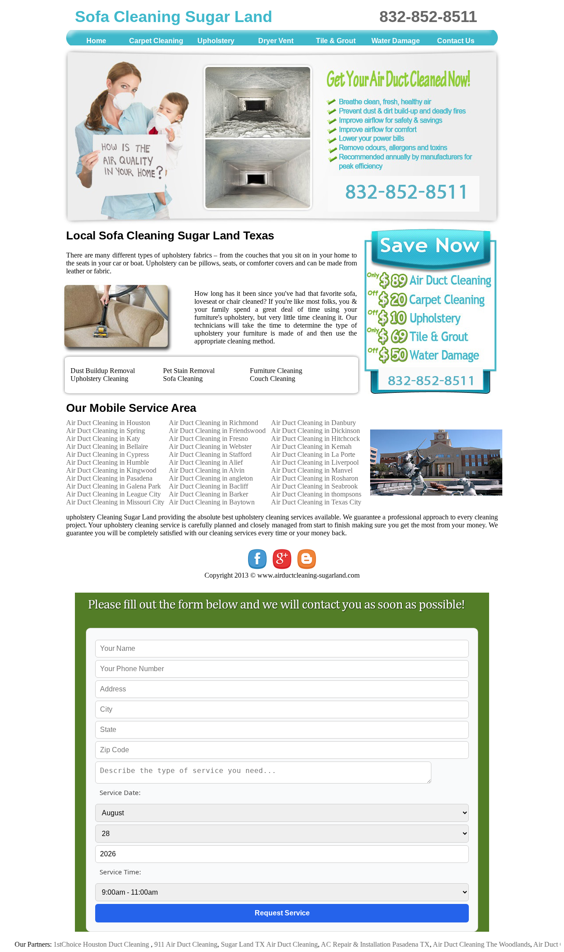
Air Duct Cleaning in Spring (105, 430)
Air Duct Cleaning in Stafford (210, 454)
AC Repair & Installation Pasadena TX (355, 944)
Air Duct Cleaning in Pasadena (109, 478)
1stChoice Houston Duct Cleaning (82, 944)
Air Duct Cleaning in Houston (108, 422)
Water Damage (395, 41)
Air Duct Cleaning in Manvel (311, 470)
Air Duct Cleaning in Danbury (313, 422)
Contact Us (456, 41)
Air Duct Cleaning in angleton (211, 478)
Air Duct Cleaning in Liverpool (315, 462)
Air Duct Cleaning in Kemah (311, 446)
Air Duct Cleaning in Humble (107, 462)
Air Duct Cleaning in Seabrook (314, 486)
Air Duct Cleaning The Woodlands (462, 944)
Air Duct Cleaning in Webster (210, 446)
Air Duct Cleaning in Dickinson (315, 430)
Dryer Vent (275, 41)
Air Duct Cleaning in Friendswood (217, 430)
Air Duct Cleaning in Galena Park (113, 486)
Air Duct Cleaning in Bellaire (107, 446)
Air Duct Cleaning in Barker (208, 494)
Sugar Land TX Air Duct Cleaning (249, 944)
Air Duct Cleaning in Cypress (107, 454)
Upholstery (215, 41)
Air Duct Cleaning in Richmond (213, 422)
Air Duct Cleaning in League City (113, 494)
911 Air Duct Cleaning (166, 944)
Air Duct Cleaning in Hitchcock (315, 438)
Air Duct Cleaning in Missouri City (115, 502)
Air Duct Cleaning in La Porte (313, 454)
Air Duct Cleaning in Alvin (207, 470)
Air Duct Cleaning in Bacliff (208, 486)
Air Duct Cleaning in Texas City (316, 502)
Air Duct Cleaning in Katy (103, 438)
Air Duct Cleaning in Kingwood (111, 470)
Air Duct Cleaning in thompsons (316, 494)
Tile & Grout (336, 41)
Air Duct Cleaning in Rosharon (314, 478)
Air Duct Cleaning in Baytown (212, 502)
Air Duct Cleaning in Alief (206, 462)
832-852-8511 (428, 16)
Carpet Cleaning (156, 41)
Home (96, 41)
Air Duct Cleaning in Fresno (208, 438)
